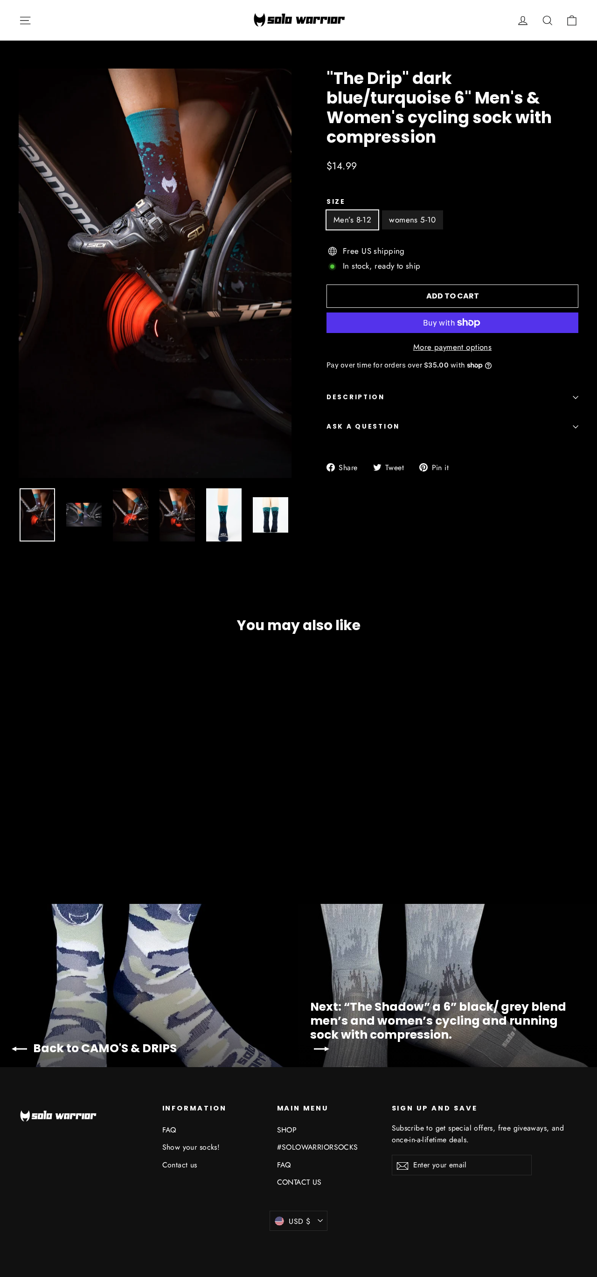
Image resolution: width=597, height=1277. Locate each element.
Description (355, 397)
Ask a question (363, 426)
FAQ (169, 1129)
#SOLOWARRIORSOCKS (317, 1147)
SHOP (287, 1129)
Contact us (179, 1164)
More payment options (452, 347)
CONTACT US (299, 1182)
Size (336, 202)
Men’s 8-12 (352, 219)
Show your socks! (191, 1147)
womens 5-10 (412, 219)
